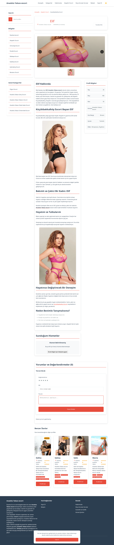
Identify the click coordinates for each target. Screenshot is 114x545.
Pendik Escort (14, 51)
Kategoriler (49, 3)
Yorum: (40, 394)
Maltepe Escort (14, 56)
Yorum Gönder (71, 409)
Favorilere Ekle (99, 24)
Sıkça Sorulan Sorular (82, 3)
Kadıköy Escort (14, 62)
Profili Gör (43, 484)
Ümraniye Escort (15, 46)
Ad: (39, 385)
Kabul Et (57, 539)
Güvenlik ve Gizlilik (80, 510)
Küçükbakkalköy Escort (60, 304)
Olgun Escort (13, 89)
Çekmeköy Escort (15, 67)
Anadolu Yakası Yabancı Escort (18, 100)
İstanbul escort (14, 35)
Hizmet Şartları (79, 512)
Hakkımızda (58, 3)
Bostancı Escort (14, 72)
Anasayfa (40, 3)
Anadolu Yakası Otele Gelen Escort (20, 105)
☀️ (106, 3)
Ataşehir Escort (68, 3)
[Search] (10, 19)
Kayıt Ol (99, 3)
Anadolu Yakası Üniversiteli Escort (20, 110)
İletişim (93, 3)
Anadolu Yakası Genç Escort (18, 94)
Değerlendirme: (42, 377)
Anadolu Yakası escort (17, 3)
